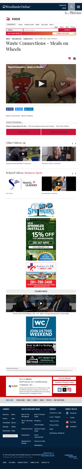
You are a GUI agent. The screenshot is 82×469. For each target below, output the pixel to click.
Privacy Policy (54, 425)
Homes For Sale (29, 24)
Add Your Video (14, 33)
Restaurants (26, 435)
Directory (6, 414)
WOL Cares (44, 24)
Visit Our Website (64, 378)
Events (62, 27)
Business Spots (33, 172)
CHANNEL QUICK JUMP (62, 33)
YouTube (73, 422)
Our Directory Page (58, 132)
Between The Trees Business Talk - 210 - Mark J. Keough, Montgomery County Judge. (41, 313)
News (56, 27)
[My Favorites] (69, 58)
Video (13, 431)
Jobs (13, 418)
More (51, 24)
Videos (16, 19)
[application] (41, 83)
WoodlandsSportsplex (12, 368)
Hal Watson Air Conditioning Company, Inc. (33, 383)
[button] (41, 83)
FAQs (51, 429)
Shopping (37, 421)
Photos (73, 27)
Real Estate (6, 431)
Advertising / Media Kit (57, 433)
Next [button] (75, 144)
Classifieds (6, 423)
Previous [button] (73, 144)
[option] (24, 158)
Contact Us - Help (55, 413)
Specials (5, 427)
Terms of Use (54, 421)
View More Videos (62, 126)
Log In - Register (55, 417)
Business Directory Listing (64, 382)
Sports (20, 24)
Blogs (67, 27)
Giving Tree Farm (27, 429)
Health (37, 24)
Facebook (73, 413)
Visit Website (23, 132)
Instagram (73, 426)
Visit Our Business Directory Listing (41, 126)
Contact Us (45, 462)
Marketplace (38, 445)
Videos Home (20, 400)
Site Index (12, 462)
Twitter (72, 417)
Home (4, 462)
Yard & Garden (39, 425)
